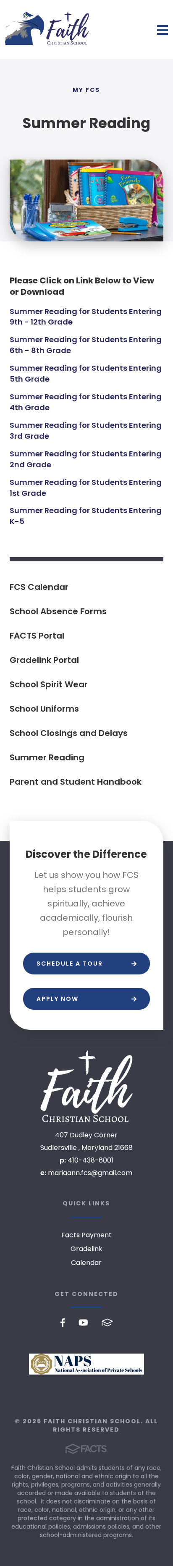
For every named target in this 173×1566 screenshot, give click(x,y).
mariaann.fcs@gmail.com (90, 1173)
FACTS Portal (37, 635)
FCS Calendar (39, 586)
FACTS (107, 1322)
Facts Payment (86, 1235)
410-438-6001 (90, 1160)
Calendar (86, 1262)
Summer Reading (47, 757)
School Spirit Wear (49, 684)
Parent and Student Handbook (76, 781)
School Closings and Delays (69, 733)
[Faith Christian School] (86, 1086)
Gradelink (86, 1249)
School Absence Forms (58, 611)
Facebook (63, 1322)
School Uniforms (44, 708)
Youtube (83, 1322)
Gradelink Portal (44, 660)
